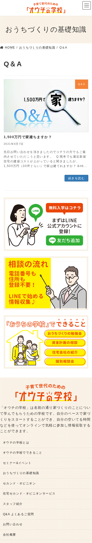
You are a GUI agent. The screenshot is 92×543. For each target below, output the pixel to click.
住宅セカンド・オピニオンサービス (29, 493)
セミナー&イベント (17, 463)
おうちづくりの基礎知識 (21, 473)
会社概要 (9, 534)
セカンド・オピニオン (19, 483)
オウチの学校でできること (22, 453)
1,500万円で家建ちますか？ (28, 137)
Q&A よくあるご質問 (18, 514)
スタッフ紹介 (13, 504)
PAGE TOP (84, 522)
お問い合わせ (13, 524)
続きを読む (76, 178)
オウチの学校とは (16, 442)
